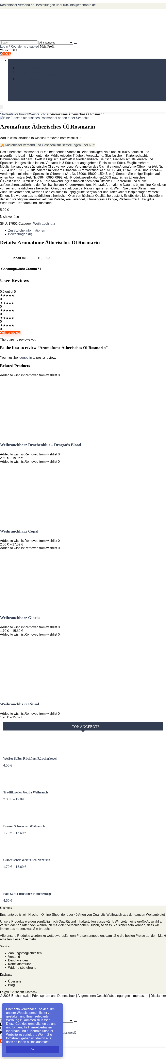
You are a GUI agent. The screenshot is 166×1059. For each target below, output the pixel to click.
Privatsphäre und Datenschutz (53, 995)
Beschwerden (18, 960)
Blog (11, 985)
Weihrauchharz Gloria (20, 617)
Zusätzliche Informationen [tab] (26, 230)
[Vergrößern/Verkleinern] (1, 1045)
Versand (14, 956)
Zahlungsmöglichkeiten (25, 953)
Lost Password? (65, 1032)
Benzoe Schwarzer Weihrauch (24, 826)
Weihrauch (16, 60)
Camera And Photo (30, 71)
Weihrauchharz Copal (19, 531)
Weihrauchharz (27, 64)
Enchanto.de (9, 914)
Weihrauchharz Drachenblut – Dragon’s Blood (40, 444)
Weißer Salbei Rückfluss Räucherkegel (29, 758)
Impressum (140, 995)
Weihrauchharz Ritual (19, 704)
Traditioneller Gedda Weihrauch (25, 792)
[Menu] (1, 107)
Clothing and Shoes (30, 79)
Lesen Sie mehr (24, 939)
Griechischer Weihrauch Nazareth (26, 860)
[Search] (75, 43)
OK (32, 1049)
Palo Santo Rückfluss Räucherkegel (27, 893)
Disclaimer (158, 995)
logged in (26, 357)
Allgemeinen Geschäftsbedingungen (104, 995)
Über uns (14, 981)
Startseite (7, 114)
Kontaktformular (19, 964)
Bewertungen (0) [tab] (20, 234)
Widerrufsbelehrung (22, 967)
